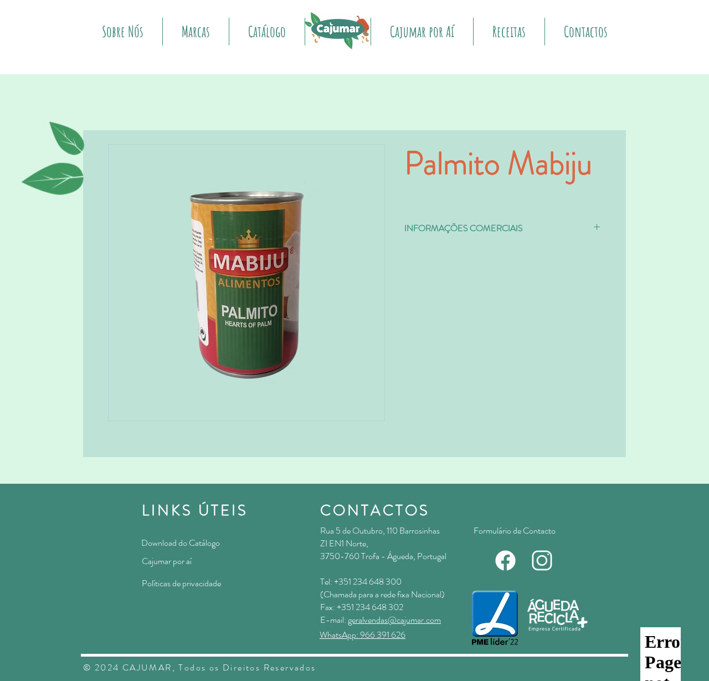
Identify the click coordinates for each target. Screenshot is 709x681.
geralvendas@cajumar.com (394, 619)
